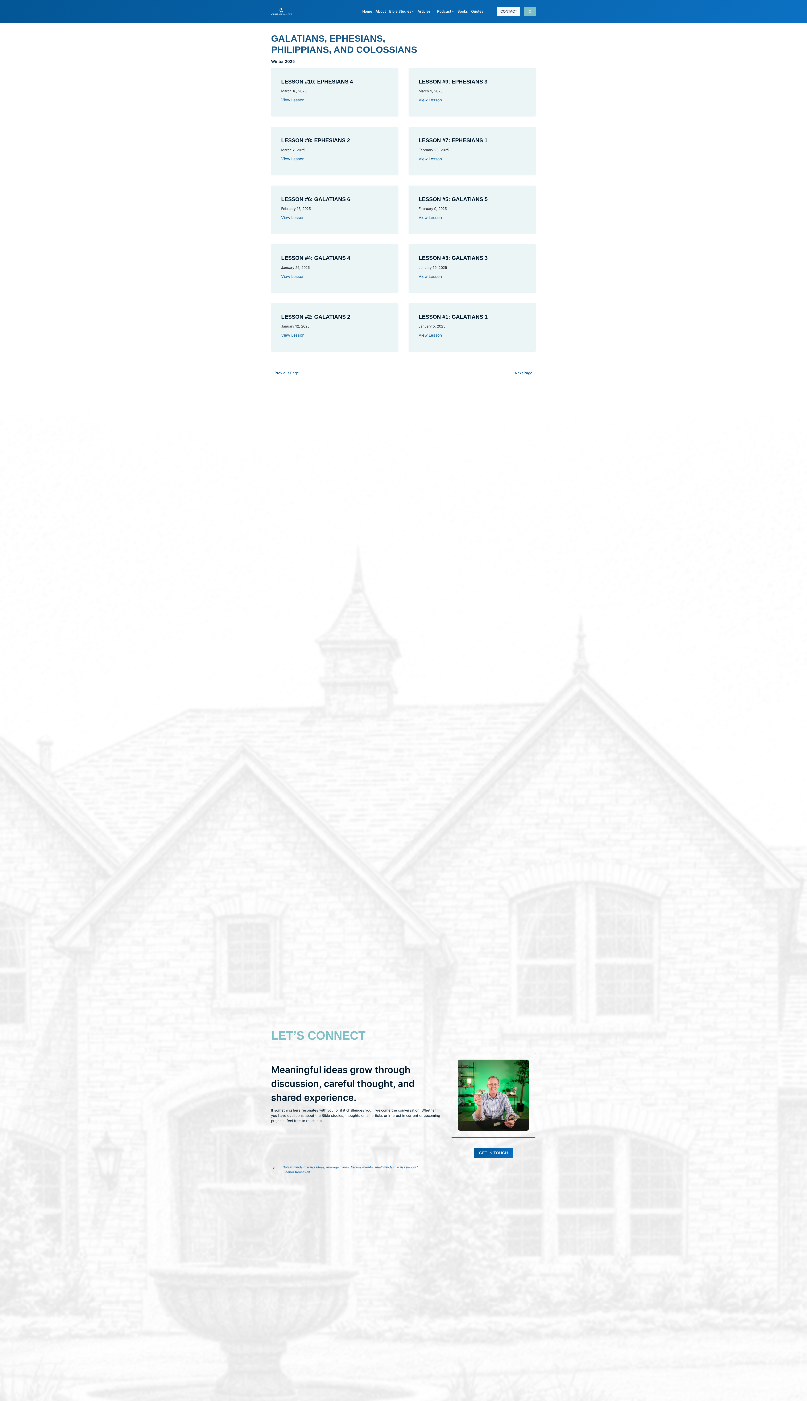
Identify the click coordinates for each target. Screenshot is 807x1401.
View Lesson (293, 100)
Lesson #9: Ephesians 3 (453, 81)
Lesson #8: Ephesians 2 (315, 140)
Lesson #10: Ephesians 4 (317, 81)
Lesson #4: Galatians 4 (315, 258)
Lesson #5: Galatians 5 (453, 199)
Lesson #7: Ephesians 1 (453, 140)
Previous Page (287, 373)
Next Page (523, 373)
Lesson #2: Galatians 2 (315, 317)
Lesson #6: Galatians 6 (315, 199)
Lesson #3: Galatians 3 (453, 258)
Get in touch (493, 1153)
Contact (508, 11)
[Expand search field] (530, 11)
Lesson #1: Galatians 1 (453, 317)
